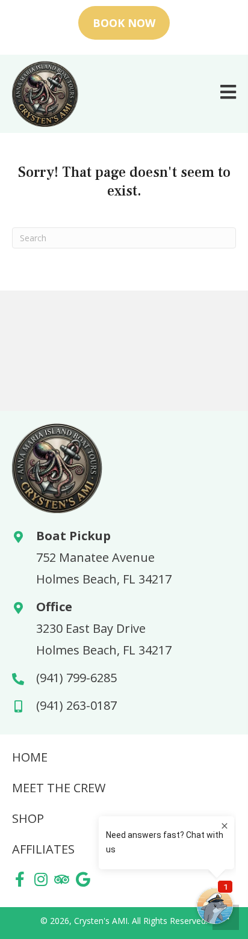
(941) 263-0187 (76, 705)
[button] (19, 879)
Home (30, 757)
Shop (28, 818)
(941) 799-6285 (76, 678)
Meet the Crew (58, 788)
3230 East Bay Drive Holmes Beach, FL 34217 (104, 639)
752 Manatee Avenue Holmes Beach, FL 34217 (104, 568)
